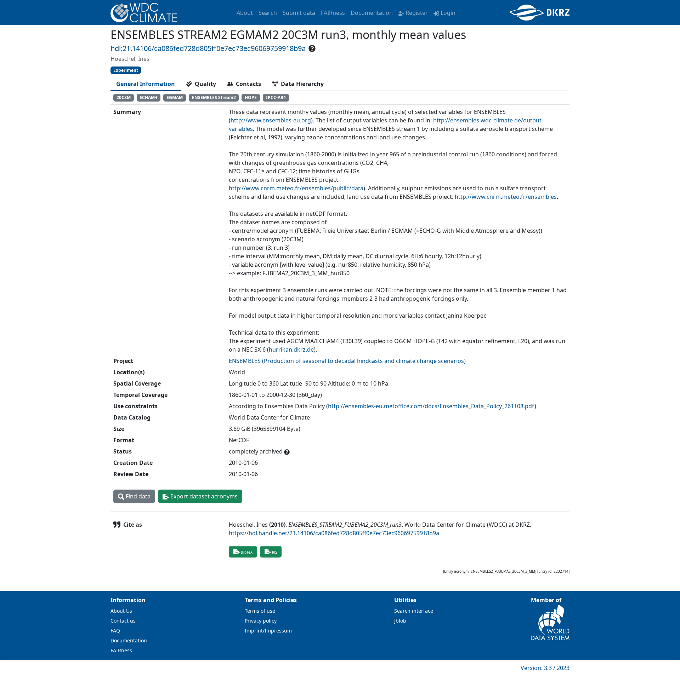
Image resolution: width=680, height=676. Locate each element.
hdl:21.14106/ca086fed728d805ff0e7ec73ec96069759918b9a (208, 48)
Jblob (400, 620)
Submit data (299, 13)
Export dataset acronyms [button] (203, 496)
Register (417, 13)
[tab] (145, 84)
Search (268, 13)
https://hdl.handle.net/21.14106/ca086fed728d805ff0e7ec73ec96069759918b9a (334, 533)
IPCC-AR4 (276, 97)
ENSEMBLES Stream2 (214, 97)
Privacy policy (261, 620)
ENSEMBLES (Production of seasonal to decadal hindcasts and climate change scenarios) (347, 361)
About (245, 13)
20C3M (124, 97)
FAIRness (333, 13)
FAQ (115, 630)
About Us (121, 610)
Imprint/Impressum (268, 630)
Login (448, 13)
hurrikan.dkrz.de (291, 349)
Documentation (372, 13)
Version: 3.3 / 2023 (545, 668)
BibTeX (247, 552)
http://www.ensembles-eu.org (271, 120)
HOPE (251, 97)
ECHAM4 (148, 97)
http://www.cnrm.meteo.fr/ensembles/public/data (296, 188)
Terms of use (260, 610)
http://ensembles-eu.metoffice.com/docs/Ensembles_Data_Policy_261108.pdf (431, 406)
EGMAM (174, 97)
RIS (274, 552)
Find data (137, 496)
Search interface (413, 610)
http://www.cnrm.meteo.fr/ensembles (506, 197)
